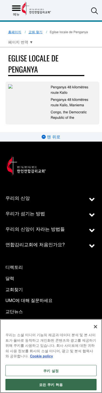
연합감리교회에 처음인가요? (35, 244)
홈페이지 (14, 32)
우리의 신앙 (17, 197)
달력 (9, 278)
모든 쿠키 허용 (51, 384)
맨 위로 (53, 137)
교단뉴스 (14, 311)
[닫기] (95, 327)
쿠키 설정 (51, 370)
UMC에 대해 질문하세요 (28, 300)
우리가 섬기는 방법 (25, 213)
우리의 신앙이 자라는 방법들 (35, 228)
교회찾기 (14, 289)
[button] (94, 10)
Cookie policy (41, 355)
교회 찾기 (35, 32)
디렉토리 (14, 267)
